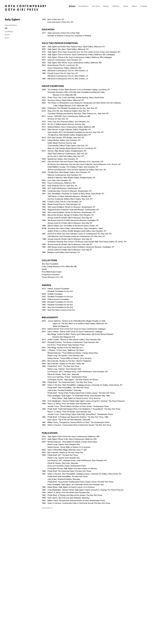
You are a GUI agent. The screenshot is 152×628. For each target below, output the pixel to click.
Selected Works (11, 25)
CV (6, 28)
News (125, 6)
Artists (72, 6)
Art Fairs (96, 6)
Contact (143, 6)
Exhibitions (83, 6)
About (134, 6)
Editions (116, 6)
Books (106, 6)
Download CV (47, 508)
